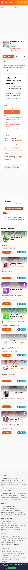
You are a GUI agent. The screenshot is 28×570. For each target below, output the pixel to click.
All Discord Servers (5, 536)
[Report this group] (24, 56)
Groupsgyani (8, 2)
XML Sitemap (22, 557)
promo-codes (12, 325)
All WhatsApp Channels (6, 493)
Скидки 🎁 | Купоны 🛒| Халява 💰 (17, 264)
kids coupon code (15, 167)
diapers (11, 351)
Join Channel (6, 252)
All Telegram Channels (6, 521)
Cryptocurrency (14, 484)
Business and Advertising (13, 482)
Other (14, 521)
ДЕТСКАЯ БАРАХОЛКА (16, 289)
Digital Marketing (5, 525)
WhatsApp (13, 46)
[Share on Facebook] (18, 252)
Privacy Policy (4, 559)
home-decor (12, 403)
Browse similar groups (8, 56)
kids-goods (5, 248)
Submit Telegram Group (19, 553)
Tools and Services (13, 538)
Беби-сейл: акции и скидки (16, 238)
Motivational (23, 497)
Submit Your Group (17, 551)
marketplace (19, 299)
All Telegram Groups (6, 506)
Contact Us (9, 551)
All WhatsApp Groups (6, 478)
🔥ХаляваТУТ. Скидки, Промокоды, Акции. (17, 315)
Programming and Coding (6, 514)
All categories (11, 486)
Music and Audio (22, 538)
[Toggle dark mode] (21, 2)
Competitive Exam (22, 493)
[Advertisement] (14, 23)
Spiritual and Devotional (6, 495)
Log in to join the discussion (14, 208)
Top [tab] (5, 213)
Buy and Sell (4, 486)
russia (14, 377)
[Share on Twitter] (21, 252)
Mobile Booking (23, 484)
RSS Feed (16, 557)
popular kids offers (16, 165)
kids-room (19, 403)
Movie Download (5, 508)
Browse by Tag (16, 555)
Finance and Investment (6, 544)
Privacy (6, 565)
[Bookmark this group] (20, 56)
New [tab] (9, 213)
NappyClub (13, 341)
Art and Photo (4, 499)
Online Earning (16, 478)
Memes (10, 499)
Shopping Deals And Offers (20, 7)
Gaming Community (5, 484)
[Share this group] (16, 56)
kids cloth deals (7, 167)
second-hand (12, 299)
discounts (10, 274)
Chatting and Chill (11, 540)
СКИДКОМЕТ (14, 366)
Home (4, 7)
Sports (15, 493)
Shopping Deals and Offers (16, 48)
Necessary (4, 568)
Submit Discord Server (6, 555)
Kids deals (9, 165)
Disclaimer (18, 559)
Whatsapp (9, 7)
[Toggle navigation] (25, 2)
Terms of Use (11, 559)
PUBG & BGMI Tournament (7, 480)
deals (11, 248)
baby (15, 248)
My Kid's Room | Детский (17, 392)
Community (15, 523)
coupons (5, 274)
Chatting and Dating (5, 512)
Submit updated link (11, 112)
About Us (3, 551)
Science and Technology (6, 523)
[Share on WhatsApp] (24, 252)
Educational (3, 482)
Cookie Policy (4, 561)
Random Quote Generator (6, 557)
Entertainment (23, 482)
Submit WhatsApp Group (6, 553)
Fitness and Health (15, 497)
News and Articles (5, 497)
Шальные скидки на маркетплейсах (16, 418)
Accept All (12, 568)
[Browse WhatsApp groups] (8, 47)
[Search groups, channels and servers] (18, 2)
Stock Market (20, 512)
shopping (16, 274)
